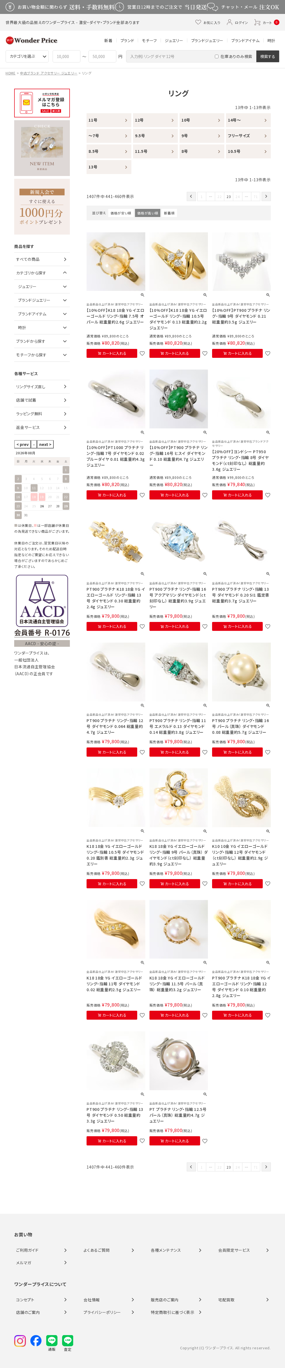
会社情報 (91, 1299)
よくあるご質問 (96, 1250)
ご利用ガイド (27, 1250)
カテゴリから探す (31, 273)
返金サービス (28, 427)
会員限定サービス (234, 1250)
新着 (108, 40)
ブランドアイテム (245, 40)
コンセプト (25, 1299)
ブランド (127, 40)
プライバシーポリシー (102, 1312)
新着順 (169, 213)
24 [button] (237, 196)
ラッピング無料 (29, 413)
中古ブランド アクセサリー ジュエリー (48, 73)
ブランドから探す (31, 341)
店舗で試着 (26, 400)
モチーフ (149, 40)
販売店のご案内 (165, 1299)
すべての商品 (28, 259)
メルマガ (23, 1262)
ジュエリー (174, 40)
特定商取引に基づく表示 (173, 1312)
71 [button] (256, 196)
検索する (267, 56)
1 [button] (202, 196)
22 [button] (219, 196)
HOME (11, 73)
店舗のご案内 (28, 1312)
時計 (271, 40)
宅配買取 (226, 1299)
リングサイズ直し (31, 386)
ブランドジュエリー (207, 40)
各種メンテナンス (166, 1250)
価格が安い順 (120, 213)
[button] (191, 196)
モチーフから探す (31, 355)
